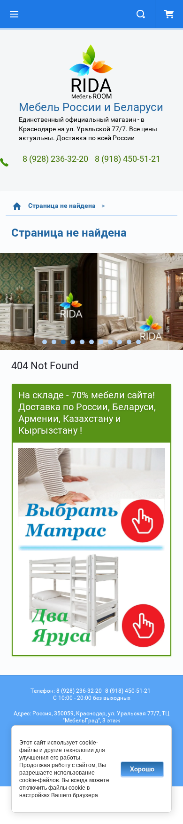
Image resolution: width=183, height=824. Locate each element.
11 (138, 342)
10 (129, 342)
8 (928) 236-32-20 (55, 159)
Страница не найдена (62, 205)
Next (7, 301)
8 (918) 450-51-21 (127, 159)
